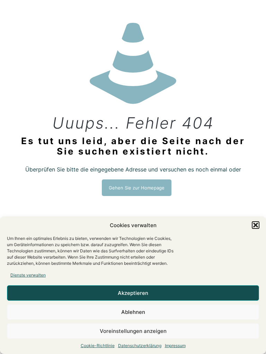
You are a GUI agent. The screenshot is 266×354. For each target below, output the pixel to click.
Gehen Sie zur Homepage (137, 187)
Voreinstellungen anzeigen (133, 331)
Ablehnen (133, 312)
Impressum (175, 345)
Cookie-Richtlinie (98, 345)
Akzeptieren (133, 293)
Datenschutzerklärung (139, 345)
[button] (255, 225)
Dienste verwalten (28, 275)
